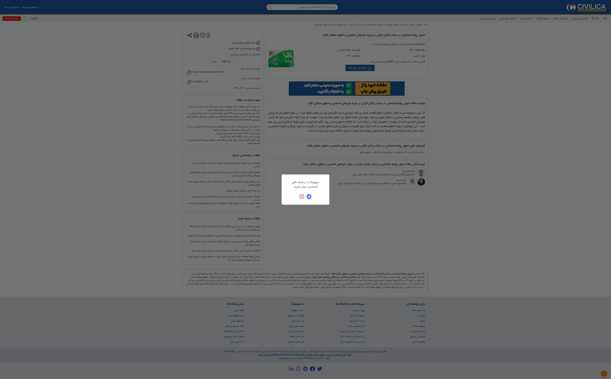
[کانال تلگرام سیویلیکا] (309, 196)
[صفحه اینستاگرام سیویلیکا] (302, 196)
